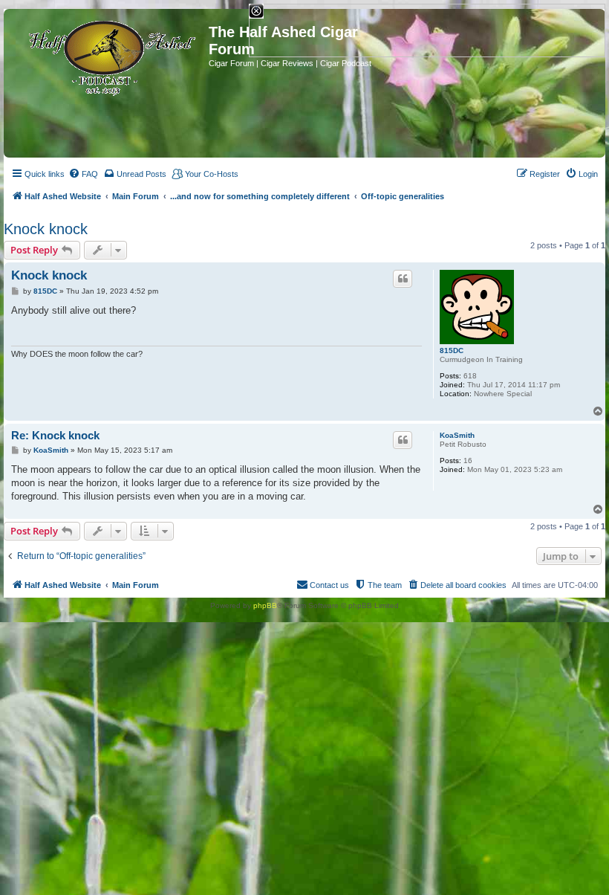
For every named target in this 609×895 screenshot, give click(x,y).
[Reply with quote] (402, 279)
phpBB (265, 605)
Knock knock (46, 229)
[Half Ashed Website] (108, 55)
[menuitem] (83, 174)
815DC (451, 350)
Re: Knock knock (55, 435)
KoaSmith (457, 435)
